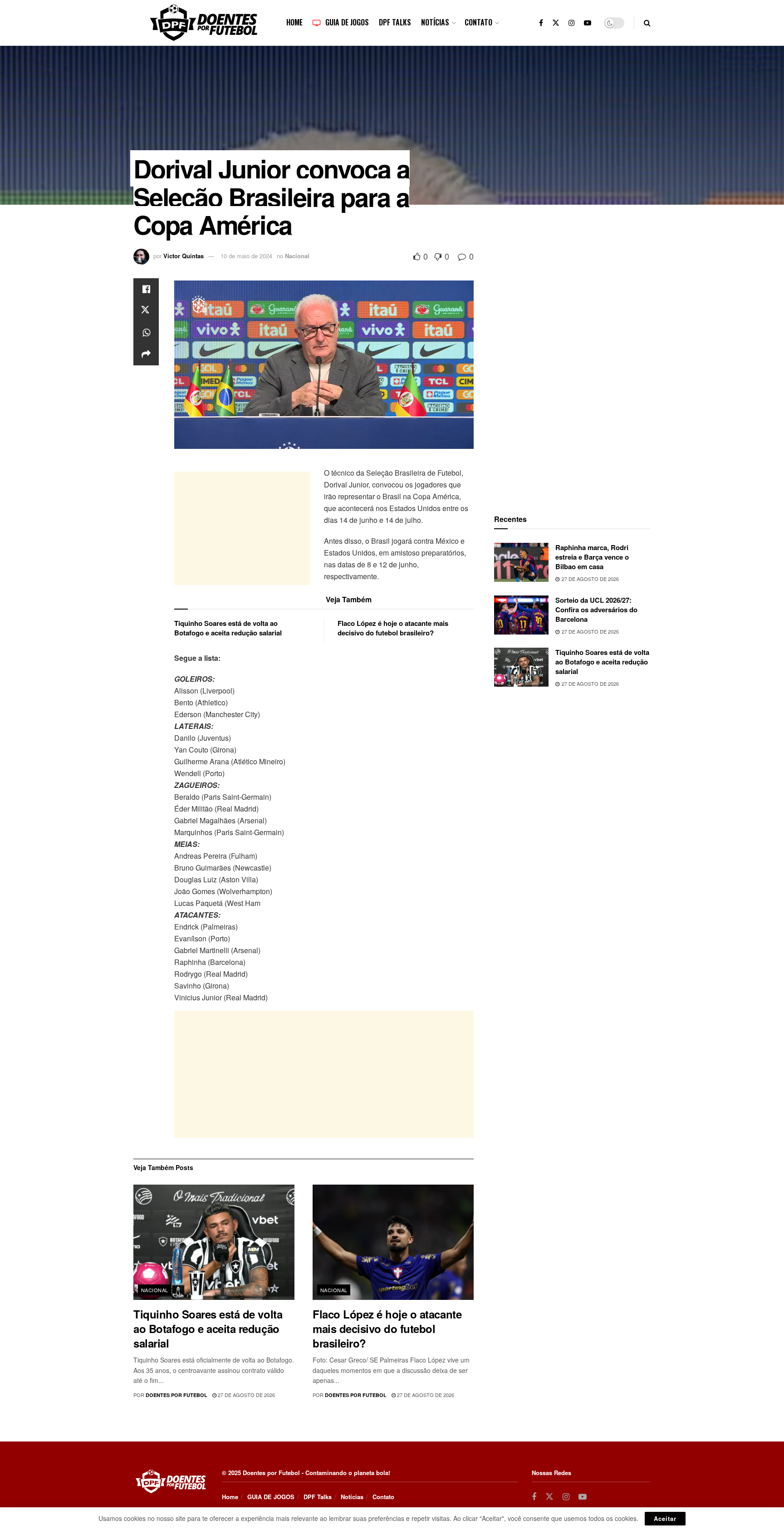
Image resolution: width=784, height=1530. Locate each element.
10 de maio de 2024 (246, 255)
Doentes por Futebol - (273, 1472)
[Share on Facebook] (146, 289)
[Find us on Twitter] (555, 22)
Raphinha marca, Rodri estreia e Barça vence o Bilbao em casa (592, 556)
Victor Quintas (183, 255)
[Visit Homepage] (203, 23)
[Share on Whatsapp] (146, 333)
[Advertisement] (242, 528)
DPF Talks (395, 22)
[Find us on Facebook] (541, 22)
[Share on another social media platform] (146, 354)
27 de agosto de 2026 (245, 1394)
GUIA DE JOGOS (347, 22)
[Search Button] (647, 22)
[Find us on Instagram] (571, 22)
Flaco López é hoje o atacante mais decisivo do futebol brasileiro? (393, 628)
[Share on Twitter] (146, 311)
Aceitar (665, 1518)
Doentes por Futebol (176, 1395)
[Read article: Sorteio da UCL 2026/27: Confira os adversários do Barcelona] (521, 615)
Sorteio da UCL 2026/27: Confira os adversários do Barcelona (596, 609)
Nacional (297, 255)
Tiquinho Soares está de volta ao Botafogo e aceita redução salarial (228, 628)
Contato (478, 22)
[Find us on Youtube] (587, 22)
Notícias (435, 22)
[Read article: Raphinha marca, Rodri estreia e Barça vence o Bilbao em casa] (521, 562)
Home (294, 22)
